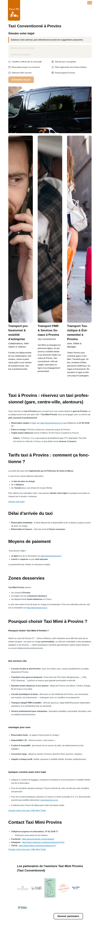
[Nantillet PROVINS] (77, 888)
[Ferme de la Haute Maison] (36, 888)
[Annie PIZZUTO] (50, 888)
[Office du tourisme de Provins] (22, 907)
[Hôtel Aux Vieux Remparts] (22, 888)
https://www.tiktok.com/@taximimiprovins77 (37, 846)
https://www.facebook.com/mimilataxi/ (38, 839)
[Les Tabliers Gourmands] (63, 888)
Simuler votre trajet (16, 502)
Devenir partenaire (68, 916)
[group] (20, 254)
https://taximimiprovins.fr (50, 423)
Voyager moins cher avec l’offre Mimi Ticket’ (27, 810)
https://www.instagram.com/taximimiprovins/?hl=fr (43, 842)
